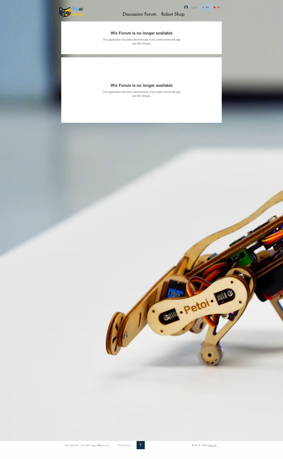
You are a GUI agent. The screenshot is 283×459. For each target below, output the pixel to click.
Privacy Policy (124, 445)
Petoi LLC (212, 445)
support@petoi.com (100, 445)
